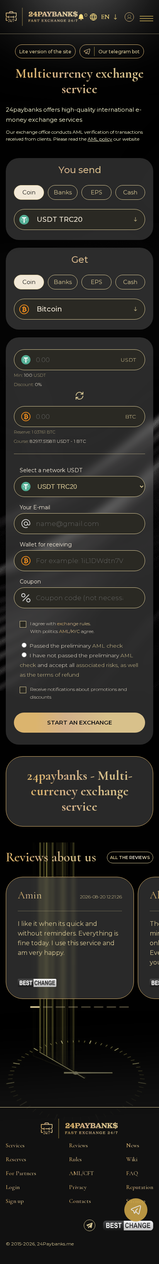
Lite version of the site (45, 51)
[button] (35, 1007)
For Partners (21, 1173)
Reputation (139, 1187)
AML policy (100, 139)
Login (13, 1187)
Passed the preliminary (75, 645)
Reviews (78, 1145)
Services (15, 1145)
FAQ (132, 1173)
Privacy (77, 1187)
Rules (75, 1159)
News (132, 1145)
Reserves (16, 1159)
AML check (107, 645)
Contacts (80, 1201)
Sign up (15, 1201)
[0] (81, 18)
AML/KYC (69, 631)
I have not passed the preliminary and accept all (79, 665)
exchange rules (73, 623)
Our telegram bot (119, 51)
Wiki (131, 1159)
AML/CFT (81, 1173)
